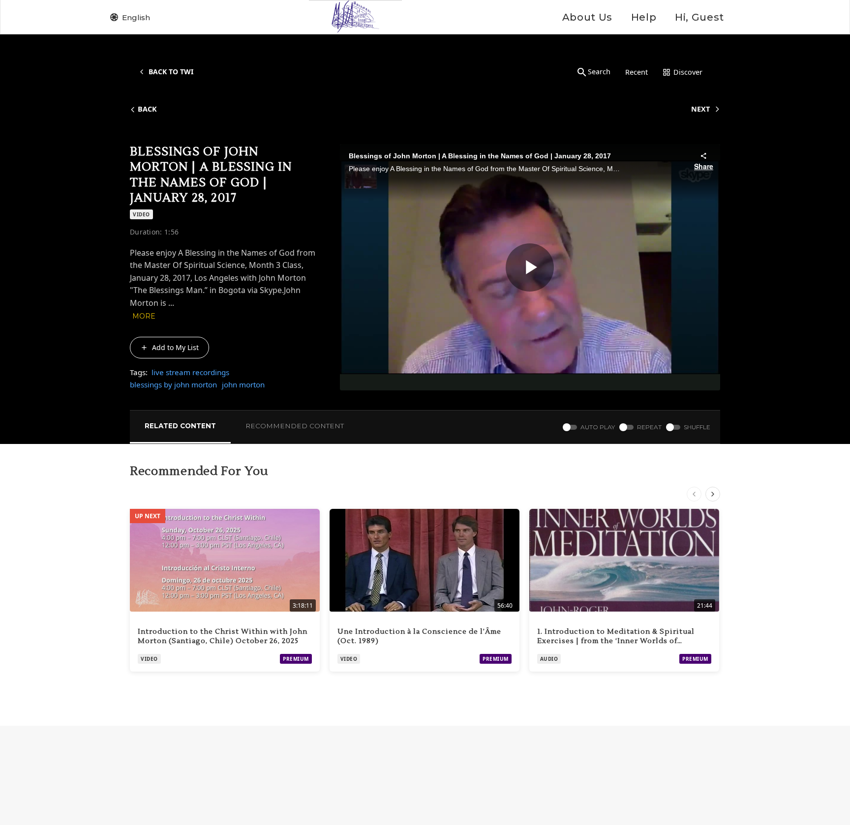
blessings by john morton (173, 384)
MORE (143, 316)
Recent (636, 72)
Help (643, 17)
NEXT (700, 109)
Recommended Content (294, 426)
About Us (587, 17)
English (136, 17)
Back (147, 109)
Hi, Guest (699, 17)
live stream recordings (190, 372)
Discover (687, 72)
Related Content (180, 426)
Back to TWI (171, 71)
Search (599, 71)
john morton (243, 384)
